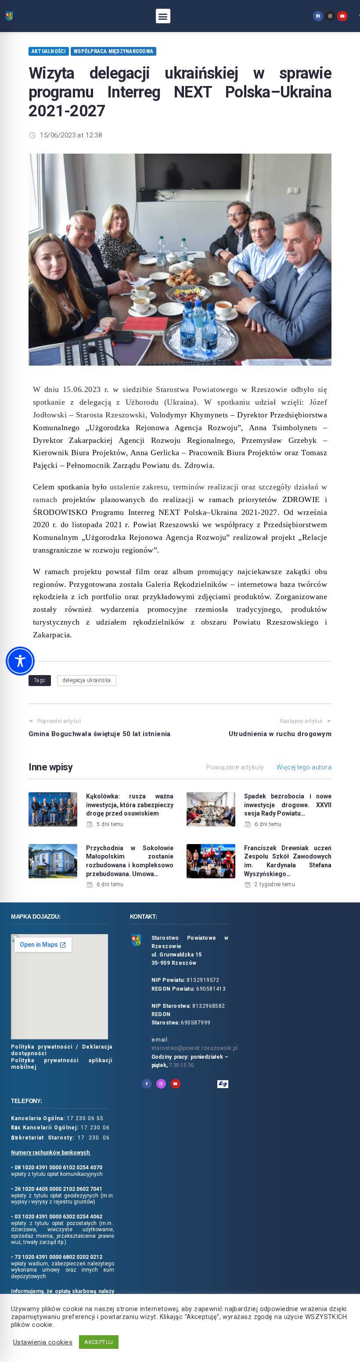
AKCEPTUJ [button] (98, 1342)
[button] (163, 16)
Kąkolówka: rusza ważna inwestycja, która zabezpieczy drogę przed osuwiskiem (129, 805)
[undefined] (318, 16)
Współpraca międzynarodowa (113, 51)
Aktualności (49, 51)
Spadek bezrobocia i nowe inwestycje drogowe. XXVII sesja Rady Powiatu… (287, 805)
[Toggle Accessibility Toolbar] (20, 661)
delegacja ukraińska (86, 680)
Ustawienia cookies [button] (42, 1342)
